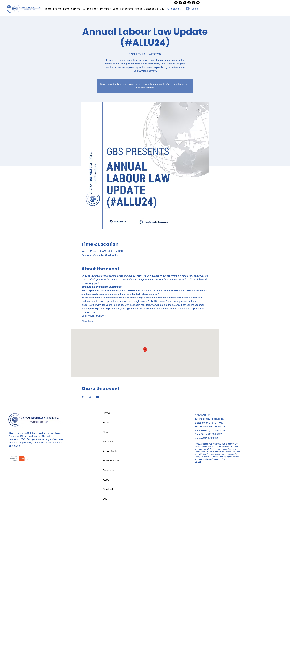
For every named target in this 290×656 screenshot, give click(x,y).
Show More (87, 321)
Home (106, 413)
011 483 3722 (218, 430)
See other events (145, 87)
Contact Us (109, 489)
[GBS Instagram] (189, 2)
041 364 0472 (217, 426)
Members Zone (111, 460)
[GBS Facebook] (180, 2)
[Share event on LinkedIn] (97, 397)
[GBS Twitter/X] (184, 2)
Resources (109, 470)
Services (108, 441)
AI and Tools (110, 451)
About (106, 479)
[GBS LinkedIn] (176, 2)
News (106, 432)
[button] (127, 9)
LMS (105, 499)
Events (107, 422)
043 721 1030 (216, 422)
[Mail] (9, 6)
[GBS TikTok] (193, 2)
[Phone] (9, 11)
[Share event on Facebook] (82, 397)
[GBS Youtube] (198, 2)
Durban (199, 438)
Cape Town (201, 434)
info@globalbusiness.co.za (209, 418)
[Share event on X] (90, 397)
